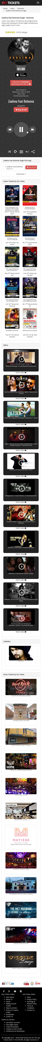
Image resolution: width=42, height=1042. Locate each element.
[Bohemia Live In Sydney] (30, 318)
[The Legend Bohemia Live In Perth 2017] (12, 257)
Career (8, 1001)
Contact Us (31, 1010)
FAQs (29, 997)
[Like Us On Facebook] (4, 991)
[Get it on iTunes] (21, 75)
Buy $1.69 (32, 167)
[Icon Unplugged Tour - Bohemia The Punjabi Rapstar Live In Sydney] (12, 195)
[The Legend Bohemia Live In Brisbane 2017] (30, 257)
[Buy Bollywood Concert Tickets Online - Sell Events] (11, 2)
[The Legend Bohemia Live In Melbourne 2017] (30, 288)
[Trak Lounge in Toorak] (21, 786)
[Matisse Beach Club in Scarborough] (21, 835)
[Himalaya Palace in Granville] (21, 712)
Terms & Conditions (30, 1007)
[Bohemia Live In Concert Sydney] (30, 226)
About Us (9, 999)
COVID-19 (9, 1017)
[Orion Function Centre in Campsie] (21, 736)
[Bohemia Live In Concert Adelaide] (12, 226)
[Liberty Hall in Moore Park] (21, 935)
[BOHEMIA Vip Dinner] (12, 318)
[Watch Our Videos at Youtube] (15, 991)
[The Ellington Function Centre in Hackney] (21, 885)
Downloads (10, 1014)
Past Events (10, 997)
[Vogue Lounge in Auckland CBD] (21, 959)
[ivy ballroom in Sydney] (21, 811)
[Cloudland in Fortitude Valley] (21, 860)
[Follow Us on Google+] (9, 991)
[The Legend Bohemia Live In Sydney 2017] (12, 288)
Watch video (20, 373)
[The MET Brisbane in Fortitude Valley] (21, 910)
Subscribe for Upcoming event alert (21, 83)
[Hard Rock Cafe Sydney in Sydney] (21, 687)
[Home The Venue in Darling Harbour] (21, 761)
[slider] (25, 135)
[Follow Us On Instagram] (20, 991)
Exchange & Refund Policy (31, 1002)
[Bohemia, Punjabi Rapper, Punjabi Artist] (21, 653)
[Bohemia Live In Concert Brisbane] (30, 195)
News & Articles (11, 1008)
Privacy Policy (31, 999)
